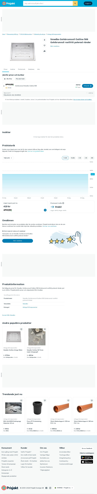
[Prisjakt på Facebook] (46, 488)
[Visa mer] (3, 86)
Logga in (88, 3)
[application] (48, 180)
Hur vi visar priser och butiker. (82, 99)
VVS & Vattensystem (26, 34)
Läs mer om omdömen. (50, 226)
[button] (44, 40)
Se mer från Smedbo (8, 315)
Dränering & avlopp (39, 34)
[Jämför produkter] (44, 51)
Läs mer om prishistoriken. (36, 151)
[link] (13, 342)
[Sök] (75, 3)
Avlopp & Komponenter (54, 34)
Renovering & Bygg (12, 34)
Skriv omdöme (54, 46)
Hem (3, 34)
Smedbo (25, 304)
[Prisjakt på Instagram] (50, 488)
